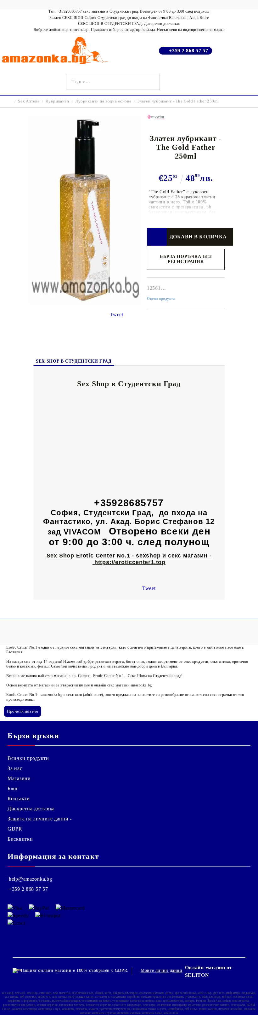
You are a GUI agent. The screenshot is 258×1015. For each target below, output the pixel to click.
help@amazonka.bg (30, 879)
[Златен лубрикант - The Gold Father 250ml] (85, 302)
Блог (13, 788)
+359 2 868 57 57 (188, 50)
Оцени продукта (161, 298)
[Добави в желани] (157, 237)
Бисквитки (20, 839)
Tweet (116, 314)
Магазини (19, 778)
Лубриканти (57, 101)
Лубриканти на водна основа (103, 101)
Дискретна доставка (31, 808)
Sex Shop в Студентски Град (73, 361)
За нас (15, 768)
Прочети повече (22, 711)
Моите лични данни (161, 970)
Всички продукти (28, 758)
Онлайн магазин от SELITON (208, 971)
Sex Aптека (28, 101)
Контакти (19, 798)
